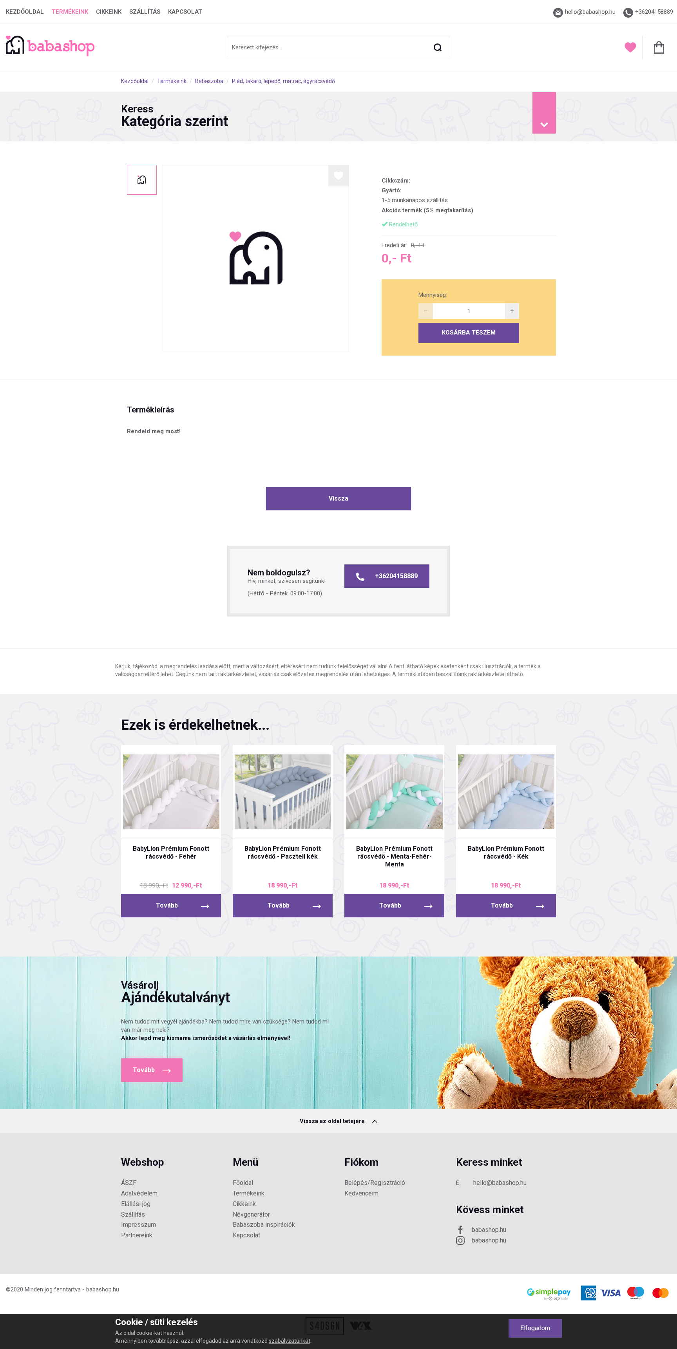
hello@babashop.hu (500, 1182)
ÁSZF (128, 1182)
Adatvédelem (139, 1193)
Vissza (338, 498)
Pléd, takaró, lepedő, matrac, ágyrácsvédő (283, 81)
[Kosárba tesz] (200, 826)
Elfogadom (535, 1328)
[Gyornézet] (141, 826)
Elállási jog (135, 1204)
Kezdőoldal (25, 11)
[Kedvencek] (630, 47)
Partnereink (136, 1235)
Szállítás (144, 11)
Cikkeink (108, 11)
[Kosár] (657, 47)
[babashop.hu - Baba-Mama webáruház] (50, 54)
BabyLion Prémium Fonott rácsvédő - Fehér (171, 852)
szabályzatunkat (289, 1341)
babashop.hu (489, 1229)
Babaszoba (209, 81)
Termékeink (70, 11)
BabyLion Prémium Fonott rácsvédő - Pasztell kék (282, 852)
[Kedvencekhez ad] (338, 175)
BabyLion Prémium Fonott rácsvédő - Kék (506, 852)
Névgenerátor (251, 1214)
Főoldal (243, 1182)
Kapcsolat (185, 11)
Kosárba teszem (469, 332)
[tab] (338, 117)
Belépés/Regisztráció (374, 1182)
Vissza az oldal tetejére (333, 1121)
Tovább (167, 905)
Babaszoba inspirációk (264, 1224)
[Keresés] (437, 47)
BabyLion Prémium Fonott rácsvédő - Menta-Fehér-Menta (394, 856)
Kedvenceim (361, 1193)
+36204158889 (396, 576)
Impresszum (138, 1224)
